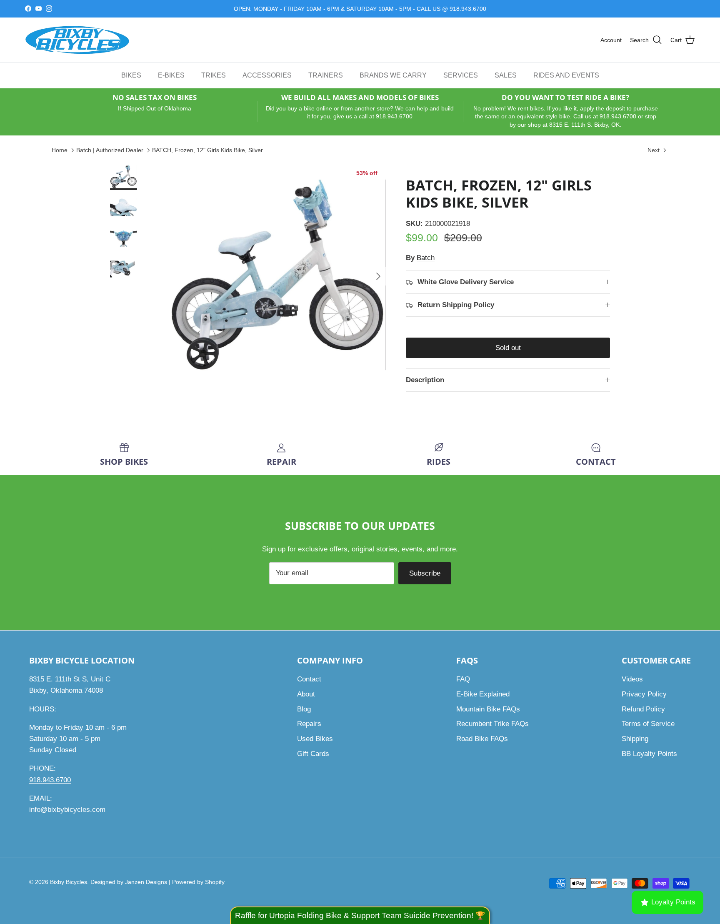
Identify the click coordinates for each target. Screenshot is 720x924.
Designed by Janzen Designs (128, 882)
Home (60, 150)
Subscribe (424, 573)
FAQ (463, 679)
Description (425, 380)
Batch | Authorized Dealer (109, 150)
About (306, 694)
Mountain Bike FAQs (488, 709)
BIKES (131, 74)
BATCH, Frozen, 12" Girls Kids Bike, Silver (207, 150)
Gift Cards (313, 754)
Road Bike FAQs (482, 739)
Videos (632, 679)
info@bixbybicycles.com (67, 810)
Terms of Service (648, 724)
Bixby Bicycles (68, 882)
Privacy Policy (644, 694)
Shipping (635, 739)
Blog (304, 709)
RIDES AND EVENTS (566, 74)
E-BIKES (171, 74)
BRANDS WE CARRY (393, 74)
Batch (426, 258)
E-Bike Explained (483, 694)
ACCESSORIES (267, 74)
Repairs (309, 724)
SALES (506, 74)
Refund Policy (643, 709)
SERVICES (460, 74)
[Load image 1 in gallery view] (278, 272)
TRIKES (213, 74)
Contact (309, 679)
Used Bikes (315, 739)
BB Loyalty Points (649, 754)
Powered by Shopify (198, 882)
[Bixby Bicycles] (77, 40)
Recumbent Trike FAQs (492, 724)
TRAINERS (325, 74)
